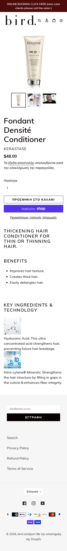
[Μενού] (61, 20)
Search (12, 438)
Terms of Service (20, 468)
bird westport (27, 534)
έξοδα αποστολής (21, 163)
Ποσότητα (10, 181)
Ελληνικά (32, 491)
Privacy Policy (18, 448)
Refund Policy (18, 458)
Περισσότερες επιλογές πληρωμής (33, 217)
